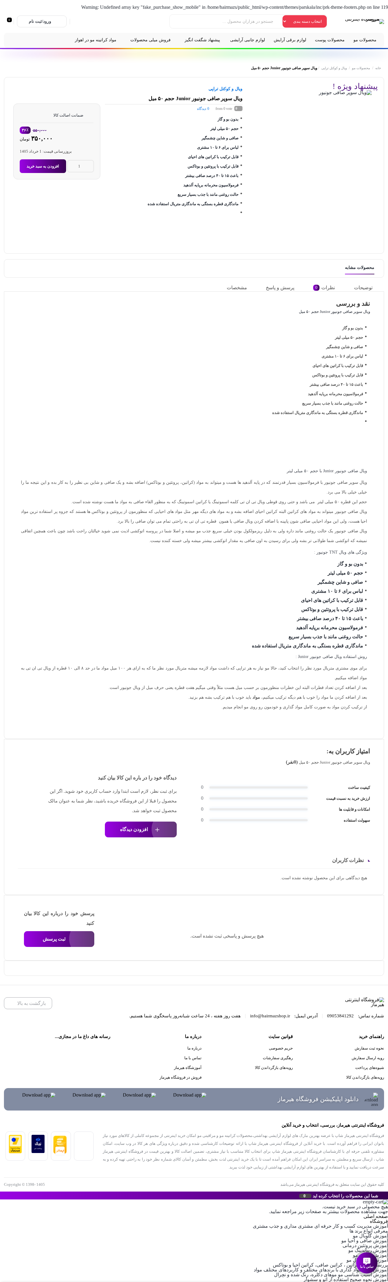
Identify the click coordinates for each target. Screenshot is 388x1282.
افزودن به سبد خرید (43, 166)
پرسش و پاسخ (280, 287)
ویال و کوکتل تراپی (334, 68)
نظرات (325, 287)
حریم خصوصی (281, 1048)
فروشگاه (379, 1221)
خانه (378, 68)
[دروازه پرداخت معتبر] (15, 1151)
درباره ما (194, 1048)
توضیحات (363, 287)
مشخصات (237, 287)
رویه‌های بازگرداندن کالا (365, 1077)
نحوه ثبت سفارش (369, 1048)
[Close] (1, 1195)
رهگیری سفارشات (278, 1058)
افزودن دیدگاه (134, 829)
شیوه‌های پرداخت (369, 1067)
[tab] (367, 287)
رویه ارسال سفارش (368, 1058)
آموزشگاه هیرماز (188, 1067)
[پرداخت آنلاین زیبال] (38, 1151)
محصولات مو (361, 68)
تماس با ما (193, 1058)
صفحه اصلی (375, 1216)
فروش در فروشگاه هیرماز (180, 1077)
